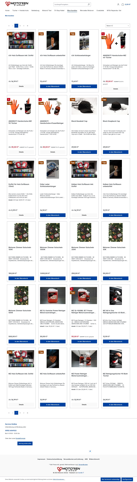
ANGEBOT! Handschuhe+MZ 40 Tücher (114, 56)
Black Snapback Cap (111, 121)
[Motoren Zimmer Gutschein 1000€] (53, 232)
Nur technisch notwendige (110, 479)
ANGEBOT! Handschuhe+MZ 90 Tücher (20, 122)
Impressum (41, 459)
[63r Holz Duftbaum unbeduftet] (53, 40)
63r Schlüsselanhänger (81, 55)
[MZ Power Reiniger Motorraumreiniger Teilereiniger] (84, 358)
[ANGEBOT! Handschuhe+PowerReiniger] (53, 106)
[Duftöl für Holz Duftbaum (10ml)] (21, 169)
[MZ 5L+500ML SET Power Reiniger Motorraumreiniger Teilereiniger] (84, 295)
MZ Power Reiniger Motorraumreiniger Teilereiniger (79, 375)
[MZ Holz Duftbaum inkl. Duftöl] (21, 358)
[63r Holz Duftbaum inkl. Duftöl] (21, 40)
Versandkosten (83, 464)
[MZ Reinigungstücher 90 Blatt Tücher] (116, 358)
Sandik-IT (81, 472)
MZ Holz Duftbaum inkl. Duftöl (21, 374)
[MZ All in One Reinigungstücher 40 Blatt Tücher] (116, 295)
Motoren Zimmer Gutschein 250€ (82, 248)
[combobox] (70, 4)
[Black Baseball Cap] (84, 106)
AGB (86, 459)
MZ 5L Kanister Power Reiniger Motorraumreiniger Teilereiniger (52, 312)
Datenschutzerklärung (54, 459)
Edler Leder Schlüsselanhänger (48, 185)
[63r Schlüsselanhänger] (84, 40)
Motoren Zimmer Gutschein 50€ (114, 248)
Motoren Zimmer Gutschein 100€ (20, 248)
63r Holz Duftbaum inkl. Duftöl (21, 55)
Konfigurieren (127, 479)
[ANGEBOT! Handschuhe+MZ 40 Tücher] (116, 40)
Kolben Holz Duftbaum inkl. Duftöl (82, 185)
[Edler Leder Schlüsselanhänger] (53, 169)
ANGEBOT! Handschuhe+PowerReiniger (52, 122)
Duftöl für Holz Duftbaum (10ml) (19, 185)
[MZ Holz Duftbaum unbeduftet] (53, 358)
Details (21, 86)
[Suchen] (88, 4)
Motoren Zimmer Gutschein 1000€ (51, 248)
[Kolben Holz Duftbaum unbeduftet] (116, 169)
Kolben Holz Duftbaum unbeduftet (112, 185)
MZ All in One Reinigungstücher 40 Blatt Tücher (114, 312)
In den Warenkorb (52, 86)
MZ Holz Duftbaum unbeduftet (52, 374)
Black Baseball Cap (79, 121)
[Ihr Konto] (118, 4)
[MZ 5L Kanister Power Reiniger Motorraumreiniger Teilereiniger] (53, 295)
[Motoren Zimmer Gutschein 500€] (21, 295)
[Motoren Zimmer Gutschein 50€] (116, 232)
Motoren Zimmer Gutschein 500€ (20, 312)
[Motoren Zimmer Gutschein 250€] (84, 232)
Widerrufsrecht (94, 459)
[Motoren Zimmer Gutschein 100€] (21, 232)
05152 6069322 (10, 430)
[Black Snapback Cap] (116, 106)
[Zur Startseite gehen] (16, 4)
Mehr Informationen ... (59, 479)
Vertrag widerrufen (25, 443)
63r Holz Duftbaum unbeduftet (52, 55)
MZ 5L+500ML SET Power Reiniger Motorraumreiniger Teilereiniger (82, 312)
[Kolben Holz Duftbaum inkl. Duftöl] (84, 169)
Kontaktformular (20, 438)
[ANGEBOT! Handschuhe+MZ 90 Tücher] (21, 106)
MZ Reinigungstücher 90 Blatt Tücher (115, 375)
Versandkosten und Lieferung (73, 459)
